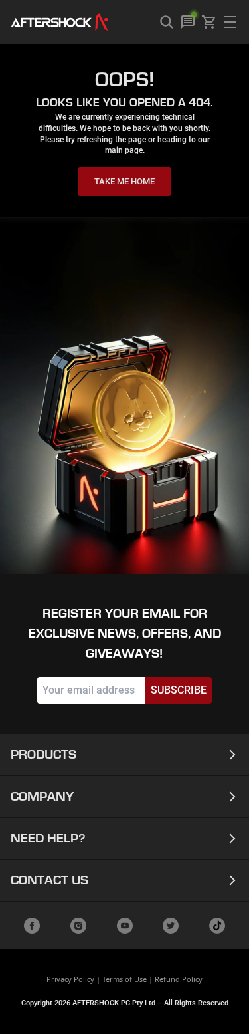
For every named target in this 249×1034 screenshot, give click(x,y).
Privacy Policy (70, 979)
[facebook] (31, 925)
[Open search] (167, 22)
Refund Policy (179, 979)
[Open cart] (209, 22)
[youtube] (124, 925)
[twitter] (170, 925)
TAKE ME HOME (124, 181)
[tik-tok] (217, 925)
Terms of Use (124, 979)
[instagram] (78, 925)
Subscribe (179, 690)
